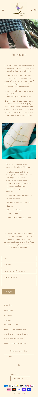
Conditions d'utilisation (13, 339)
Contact (7, 320)
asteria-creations (21, 393)
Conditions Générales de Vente (16, 334)
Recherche (8, 310)
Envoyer (8, 292)
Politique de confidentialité (15, 329)
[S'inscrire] (31, 356)
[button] (2, 9)
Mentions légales (11, 325)
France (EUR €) (18, 378)
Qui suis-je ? (9, 315)
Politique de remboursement (15, 343)
